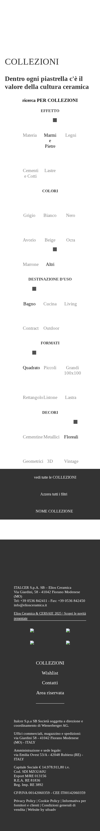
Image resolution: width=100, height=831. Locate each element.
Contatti (50, 682)
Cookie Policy (49, 801)
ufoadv (50, 810)
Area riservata (50, 692)
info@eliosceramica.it (30, 605)
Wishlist (50, 673)
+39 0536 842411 (33, 601)
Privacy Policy (25, 801)
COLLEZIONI (50, 663)
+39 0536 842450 (71, 601)
